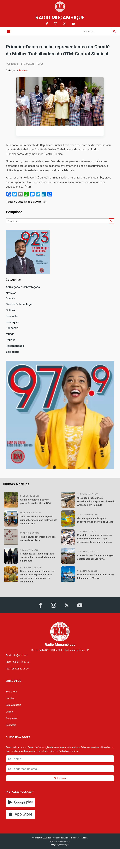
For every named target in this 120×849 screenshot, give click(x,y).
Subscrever (60, 778)
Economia (12, 328)
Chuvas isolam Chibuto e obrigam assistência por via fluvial (95, 557)
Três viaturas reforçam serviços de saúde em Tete (38, 538)
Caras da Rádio (13, 705)
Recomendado (15, 345)
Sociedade (12, 351)
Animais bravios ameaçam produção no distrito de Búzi (35, 501)
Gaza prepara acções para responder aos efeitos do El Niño (95, 520)
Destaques (12, 322)
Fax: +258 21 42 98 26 (17, 668)
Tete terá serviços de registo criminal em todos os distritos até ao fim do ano (38, 520)
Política (10, 340)
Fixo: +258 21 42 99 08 (17, 662)
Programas (11, 718)
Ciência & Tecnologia (19, 304)
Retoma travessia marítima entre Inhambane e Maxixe (95, 576)
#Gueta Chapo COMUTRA (30, 201)
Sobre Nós (11, 691)
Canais (9, 711)
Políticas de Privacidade (60, 841)
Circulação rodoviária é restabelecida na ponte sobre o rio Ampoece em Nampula (96, 501)
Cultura (10, 310)
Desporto (12, 316)
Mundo (10, 334)
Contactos (11, 725)
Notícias (11, 293)
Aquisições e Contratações (23, 287)
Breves (23, 70)
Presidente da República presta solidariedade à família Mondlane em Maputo (38, 557)
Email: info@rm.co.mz (17, 655)
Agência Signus (63, 844)
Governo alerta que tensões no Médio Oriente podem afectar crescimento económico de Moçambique (37, 576)
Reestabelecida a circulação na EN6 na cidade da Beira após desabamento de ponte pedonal (94, 539)
